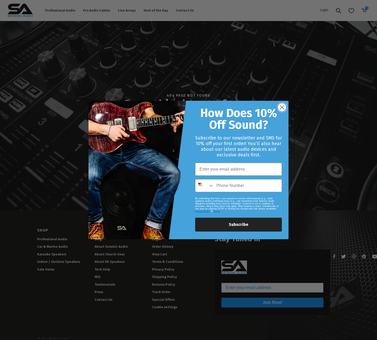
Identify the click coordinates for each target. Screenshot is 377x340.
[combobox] (204, 185)
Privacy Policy (202, 211)
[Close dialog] (281, 107)
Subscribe (238, 224)
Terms (216, 211)
